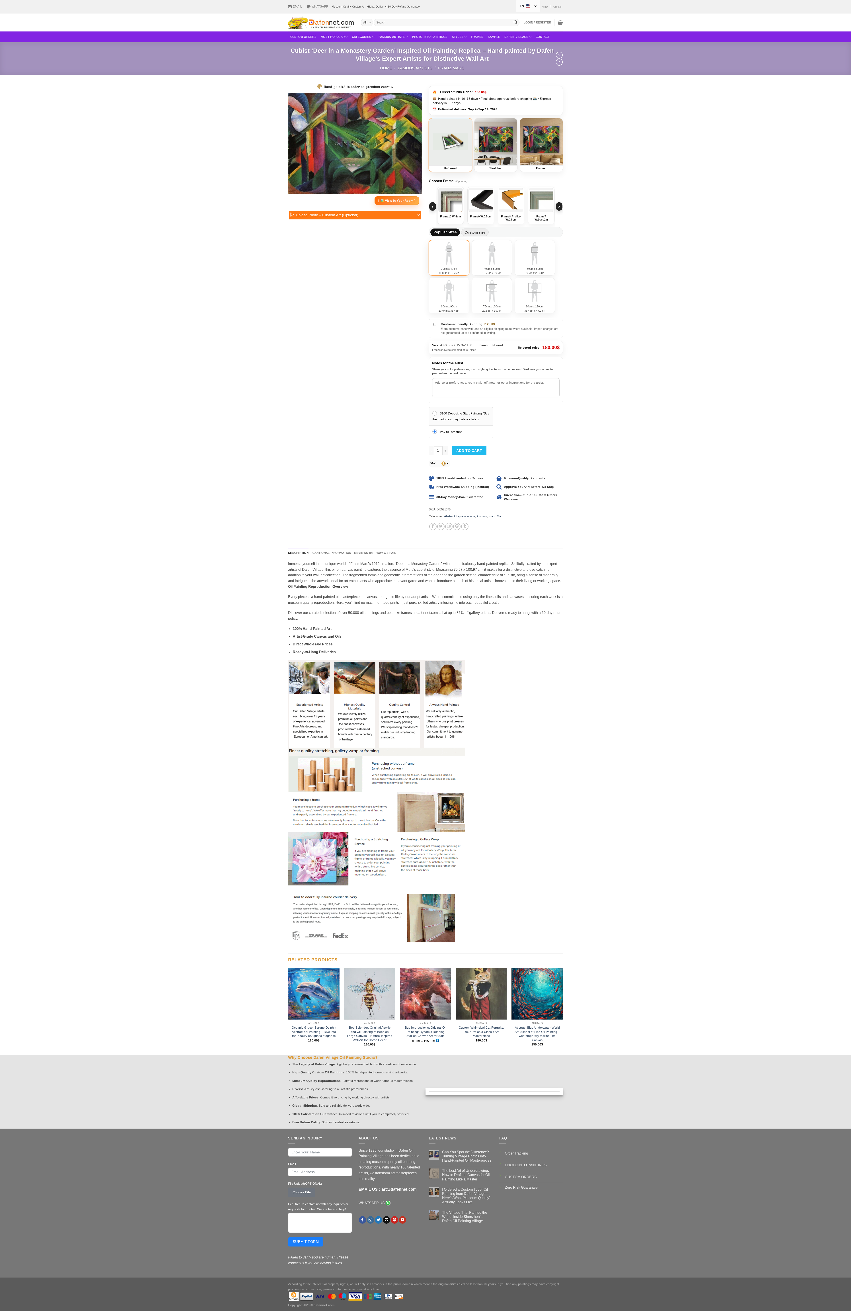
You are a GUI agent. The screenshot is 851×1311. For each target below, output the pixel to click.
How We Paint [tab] (387, 553)
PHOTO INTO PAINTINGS (526, 1165)
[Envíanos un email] (386, 1220)
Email (292, 1164)
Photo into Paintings (429, 37)
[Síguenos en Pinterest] (394, 1220)
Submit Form (306, 1242)
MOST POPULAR (333, 37)
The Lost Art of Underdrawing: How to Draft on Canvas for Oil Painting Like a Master (466, 1175)
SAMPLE (494, 37)
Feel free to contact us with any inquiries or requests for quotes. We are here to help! (318, 1206)
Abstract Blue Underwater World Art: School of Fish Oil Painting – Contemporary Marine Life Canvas (537, 1034)
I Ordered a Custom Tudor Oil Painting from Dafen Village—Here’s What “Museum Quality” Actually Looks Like (466, 1196)
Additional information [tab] (331, 553)
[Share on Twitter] (441, 526)
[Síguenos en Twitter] (378, 1220)
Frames (477, 37)
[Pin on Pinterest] (457, 526)
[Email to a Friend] (449, 526)
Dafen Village (516, 37)
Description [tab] (298, 553)
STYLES (458, 37)
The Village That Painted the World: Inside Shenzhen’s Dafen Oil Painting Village (464, 1217)
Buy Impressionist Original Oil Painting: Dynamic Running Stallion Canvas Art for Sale (425, 1031)
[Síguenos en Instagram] (370, 1220)
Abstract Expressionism (459, 516)
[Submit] (515, 22)
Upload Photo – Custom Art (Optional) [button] (327, 215)
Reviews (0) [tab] (363, 553)
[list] (495, 206)
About (545, 7)
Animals (481, 516)
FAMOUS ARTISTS (392, 37)
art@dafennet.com (399, 1189)
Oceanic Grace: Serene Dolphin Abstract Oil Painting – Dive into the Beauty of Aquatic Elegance (314, 1031)
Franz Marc (451, 68)
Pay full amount (451, 432)
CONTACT (543, 37)
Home (386, 68)
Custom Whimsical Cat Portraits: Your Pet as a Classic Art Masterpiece (481, 1031)
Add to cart (469, 451)
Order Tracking (516, 1153)
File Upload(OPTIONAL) (305, 1183)
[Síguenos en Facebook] (362, 1220)
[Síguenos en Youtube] (402, 1220)
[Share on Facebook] (433, 526)
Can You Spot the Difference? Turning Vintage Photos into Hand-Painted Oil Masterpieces (466, 1156)
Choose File (302, 1192)
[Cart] (560, 22)
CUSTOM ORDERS (303, 37)
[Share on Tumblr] (464, 526)
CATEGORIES (361, 37)
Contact (557, 7)
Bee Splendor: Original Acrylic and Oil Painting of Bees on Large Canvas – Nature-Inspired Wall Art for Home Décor (369, 1034)
